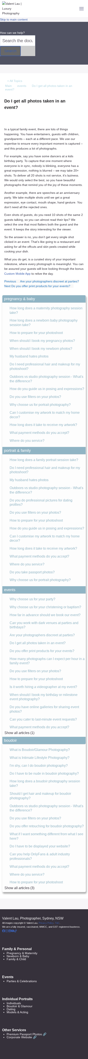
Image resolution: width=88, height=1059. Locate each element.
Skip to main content (14, 19)
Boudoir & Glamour (19, 1006)
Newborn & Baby (18, 956)
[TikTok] (15, 931)
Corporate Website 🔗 (22, 1037)
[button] (44, 299)
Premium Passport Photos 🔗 (26, 1034)
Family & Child (16, 959)
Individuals (14, 1003)
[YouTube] (12, 931)
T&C (57, 923)
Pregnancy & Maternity (22, 953)
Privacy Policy (46, 923)
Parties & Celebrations (22, 981)
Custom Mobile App (17, 273)
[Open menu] (81, 8)
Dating (11, 1009)
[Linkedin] (9, 931)
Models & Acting (17, 1012)
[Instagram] (6, 931)
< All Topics (14, 81)
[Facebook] (3, 931)
